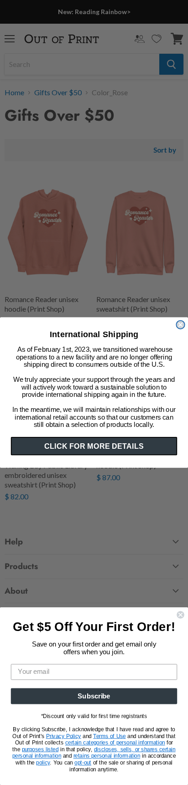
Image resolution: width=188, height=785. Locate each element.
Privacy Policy (63, 736)
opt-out (82, 762)
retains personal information (106, 756)
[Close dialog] (180, 325)
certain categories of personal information (115, 742)
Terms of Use (109, 736)
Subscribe (94, 696)
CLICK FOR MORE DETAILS (94, 446)
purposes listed (40, 749)
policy (43, 762)
